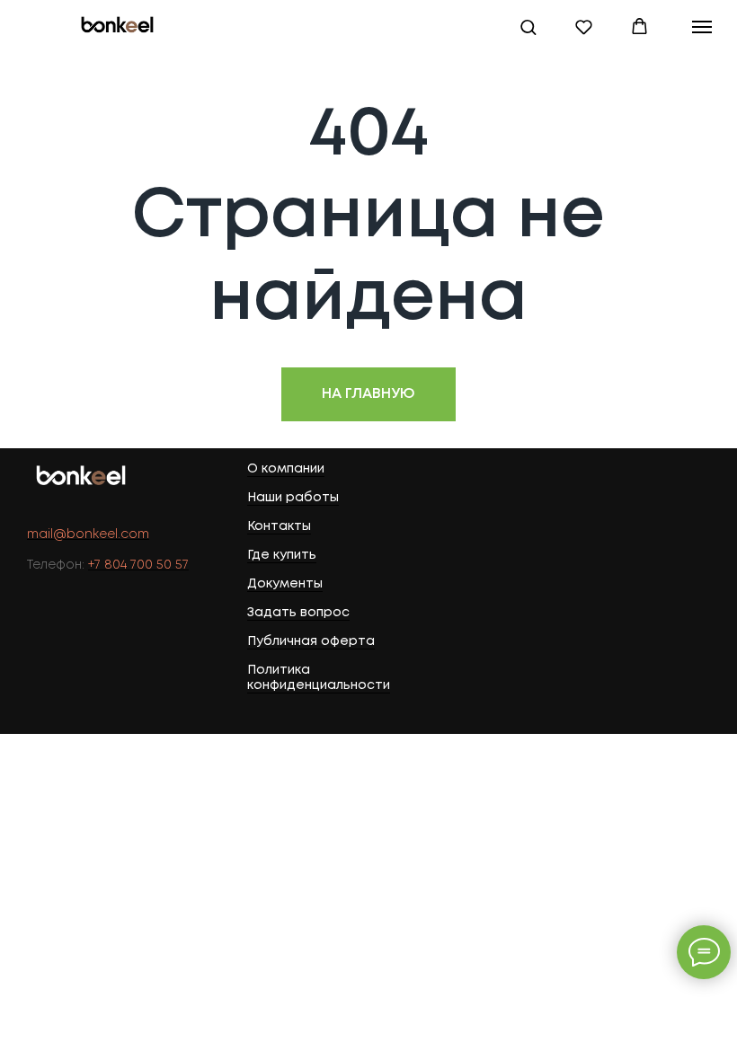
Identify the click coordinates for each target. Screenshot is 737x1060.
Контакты (279, 526)
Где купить (281, 555)
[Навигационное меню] (702, 27)
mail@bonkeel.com (88, 534)
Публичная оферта (311, 641)
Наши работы (293, 497)
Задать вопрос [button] (298, 612)
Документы (285, 584)
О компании (285, 469)
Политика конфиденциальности (318, 678)
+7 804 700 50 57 (138, 565)
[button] (528, 26)
